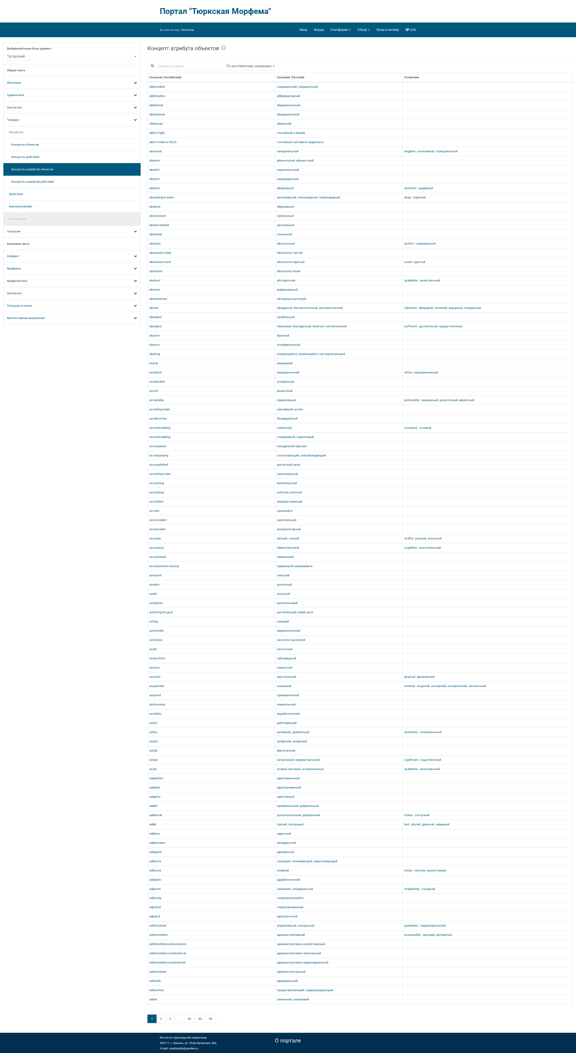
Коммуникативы (19, 206)
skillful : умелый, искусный (423, 538)
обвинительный (288, 547)
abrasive (154, 206)
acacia (153, 363)
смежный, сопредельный (295, 889)
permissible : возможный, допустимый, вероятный (439, 400)
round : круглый (414, 262)
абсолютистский (288, 271)
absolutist (155, 271)
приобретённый (288, 695)
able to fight (157, 133)
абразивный (285, 206)
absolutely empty (160, 252)
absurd (153, 308)
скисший (283, 575)
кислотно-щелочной (291, 640)
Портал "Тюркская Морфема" (215, 11)
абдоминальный (288, 105)
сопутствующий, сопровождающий (301, 455)
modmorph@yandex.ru (183, 1048)
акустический (286, 676)
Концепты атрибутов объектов (30, 169)
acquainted (156, 686)
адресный (284, 833)
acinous (154, 667)
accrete (154, 510)
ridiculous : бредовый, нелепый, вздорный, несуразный (442, 308)
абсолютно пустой (290, 252)
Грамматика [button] (15, 95)
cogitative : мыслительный (422, 547)
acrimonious (157, 704)
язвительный (286, 704)
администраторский (291, 971)
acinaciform (157, 658)
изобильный (286, 317)
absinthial (155, 234)
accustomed (157, 557)
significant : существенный (422, 759)
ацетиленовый (287, 603)
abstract (154, 280)
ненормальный (288, 151)
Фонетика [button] (14, 82)
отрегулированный (290, 907)
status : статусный (417, 815)
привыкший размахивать (295, 566)
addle (153, 824)
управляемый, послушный (295, 925)
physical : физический (419, 676)
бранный (283, 335)
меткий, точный (288, 538)
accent (153, 391)
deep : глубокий (415, 197)
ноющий (283, 621)
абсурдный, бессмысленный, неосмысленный (310, 308)
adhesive (155, 861)
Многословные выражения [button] (26, 318)
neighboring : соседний (419, 889)
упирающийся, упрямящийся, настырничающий (311, 354)
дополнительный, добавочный (298, 815)
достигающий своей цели (295, 612)
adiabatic (155, 879)
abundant (155, 317)
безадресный (286, 842)
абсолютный (286, 243)
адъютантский (287, 916)
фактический (286, 750)
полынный (284, 234)
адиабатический (288, 879)
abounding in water (161, 197)
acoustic (155, 676)
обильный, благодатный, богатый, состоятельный (312, 326)
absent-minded (159, 225)
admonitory (156, 990)
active (153, 723)
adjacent (155, 889)
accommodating (159, 427)
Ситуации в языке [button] (19, 305)
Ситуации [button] (13, 231)
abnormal (155, 151)
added (153, 806)
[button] (340, 29)
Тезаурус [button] (13, 119)
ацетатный (284, 584)
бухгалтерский (287, 483)
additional (155, 815)
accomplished (158, 464)
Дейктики (15, 194)
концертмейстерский (292, 446)
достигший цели (288, 464)
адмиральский (287, 981)
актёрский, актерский (292, 741)
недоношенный (288, 169)
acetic (153, 593)
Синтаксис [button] (14, 107)
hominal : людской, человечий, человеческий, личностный (445, 686)
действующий (287, 723)
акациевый (285, 363)
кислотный (285, 649)
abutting (154, 354)
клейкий (283, 870)
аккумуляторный (289, 529)
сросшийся (285, 510)
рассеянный (285, 225)
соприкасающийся (290, 898)
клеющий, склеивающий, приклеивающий (307, 861)
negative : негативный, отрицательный (431, 151)
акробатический (288, 713)
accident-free (158, 418)
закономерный (287, 474)
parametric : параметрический (425, 925)
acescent (155, 575)
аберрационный (288, 114)
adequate (155, 852)
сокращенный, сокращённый (297, 86)
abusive (154, 335)
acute (153, 769)
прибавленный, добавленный (298, 806)
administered (157, 925)
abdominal (156, 105)
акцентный (285, 391)
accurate (155, 538)
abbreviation (157, 96)
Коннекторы (16, 218)
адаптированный (289, 787)
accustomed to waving (164, 566)
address (154, 833)
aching (153, 621)
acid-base (155, 640)
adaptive (154, 796)
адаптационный (288, 778)
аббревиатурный (288, 96)
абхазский (284, 123)
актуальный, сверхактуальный (298, 759)
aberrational (157, 114)
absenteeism (157, 216)
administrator (157, 971)
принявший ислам (290, 409)
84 (200, 1018)
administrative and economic (168, 944)
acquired (155, 695)
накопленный (287, 520)
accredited (156, 501)
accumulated (157, 520)
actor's (153, 741)
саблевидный (286, 658)
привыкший (285, 557)
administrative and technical (167, 953)
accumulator (157, 529)
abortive (154, 188)
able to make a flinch (162, 142)
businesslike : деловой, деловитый (428, 934)
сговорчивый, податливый (295, 437)
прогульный (285, 216)
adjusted (155, 907)
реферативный (287, 289)
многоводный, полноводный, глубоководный (308, 197)
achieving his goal (161, 612)
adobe (153, 999)
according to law (160, 474)
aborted (154, 169)
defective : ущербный (418, 188)
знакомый (284, 686)
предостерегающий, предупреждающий (305, 990)
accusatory (156, 547)
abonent (154, 160)
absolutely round (160, 262)
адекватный (285, 852)
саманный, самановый (293, 999)
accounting (156, 483)
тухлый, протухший (290, 824)
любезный (284, 427)
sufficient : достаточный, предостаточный (433, 326)
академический (288, 372)
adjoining (155, 898)
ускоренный (285, 381)
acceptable (156, 400)
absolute (155, 243)
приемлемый (286, 400)
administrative (158, 934)
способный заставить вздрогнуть (300, 142)
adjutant (154, 916)
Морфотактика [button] (17, 281)
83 (189, 1018)
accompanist (157, 446)
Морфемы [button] (14, 268)
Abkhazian (156, 123)
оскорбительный (288, 344)
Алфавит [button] (13, 256)
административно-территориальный (302, 962)
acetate (154, 584)
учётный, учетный (289, 492)
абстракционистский (291, 299)
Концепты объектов (23, 144)
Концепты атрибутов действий (30, 181)
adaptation (156, 778)
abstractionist (158, 299)
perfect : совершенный (420, 243)
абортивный (285, 188)
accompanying (158, 455)
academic (155, 372)
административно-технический (299, 953)
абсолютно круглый (291, 262)
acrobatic (155, 713)
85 (210, 1018)
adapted (154, 787)
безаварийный (287, 418)
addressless (157, 842)
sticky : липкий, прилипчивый (425, 870)
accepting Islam (159, 409)
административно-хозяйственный (301, 944)
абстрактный (286, 280)
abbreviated (156, 86)
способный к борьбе (291, 133)
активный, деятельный (293, 732)
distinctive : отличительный (423, 732)
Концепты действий (23, 157)
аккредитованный (290, 501)
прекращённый (288, 179)
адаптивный (286, 796)
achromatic (156, 630)
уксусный (283, 593)
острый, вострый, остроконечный (300, 769)
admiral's (155, 981)
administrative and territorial (167, 962)
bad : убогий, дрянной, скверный (426, 824)
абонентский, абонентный (295, 160)
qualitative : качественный (422, 280)
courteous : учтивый (417, 427)
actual (153, 750)
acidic (153, 649)
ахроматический (288, 630)
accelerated (157, 381)
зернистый (284, 667)
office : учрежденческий (421, 372)
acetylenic (156, 603)
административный (291, 934)
